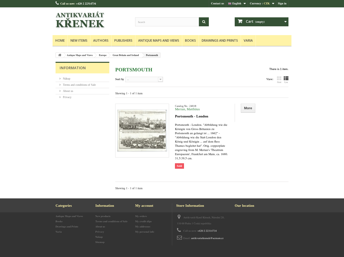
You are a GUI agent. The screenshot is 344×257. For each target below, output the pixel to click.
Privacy (66, 97)
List (286, 82)
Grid (279, 82)
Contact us (217, 3)
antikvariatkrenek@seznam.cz (207, 238)
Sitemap (100, 242)
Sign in (282, 3)
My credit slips (143, 221)
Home (60, 40)
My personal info (144, 231)
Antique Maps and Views (158, 40)
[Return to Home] (60, 55)
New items (78, 40)
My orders (141, 216)
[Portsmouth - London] (142, 131)
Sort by (119, 79)
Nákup (66, 78)
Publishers (123, 40)
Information (73, 67)
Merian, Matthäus (187, 109)
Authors (100, 40)
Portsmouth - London (191, 116)
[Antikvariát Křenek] (92, 20)
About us (67, 91)
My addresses (142, 226)
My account (144, 206)
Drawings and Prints (220, 40)
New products (102, 216)
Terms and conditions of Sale (79, 84)
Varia (248, 40)
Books (190, 40)
